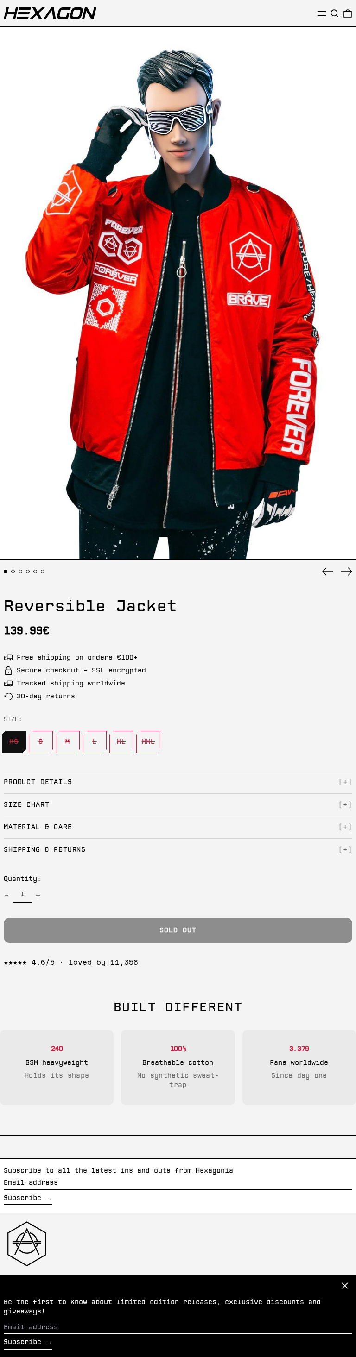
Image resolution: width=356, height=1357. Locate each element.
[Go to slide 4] (28, 571)
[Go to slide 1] (5, 571)
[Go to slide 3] (20, 571)
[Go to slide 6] (42, 571)
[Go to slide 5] (35, 571)
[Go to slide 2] (13, 571)
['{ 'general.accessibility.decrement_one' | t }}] (6, 895)
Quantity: (22, 879)
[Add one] (38, 895)
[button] (334, 13)
